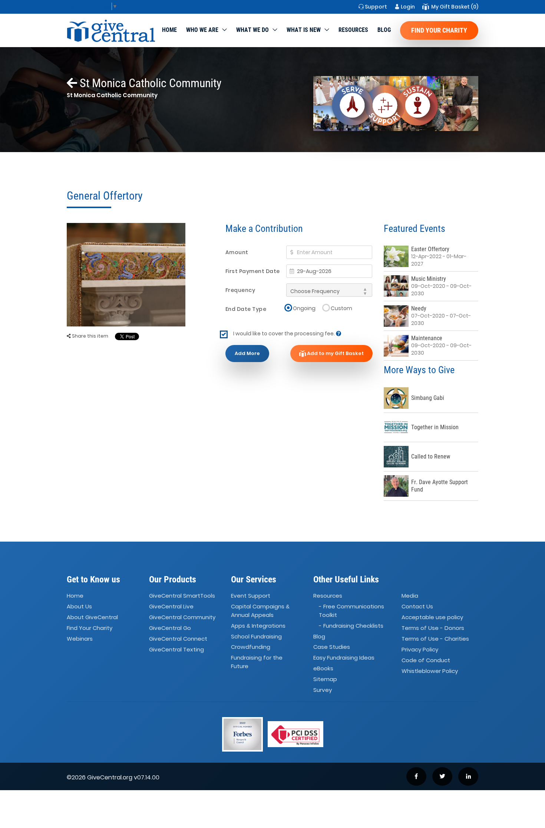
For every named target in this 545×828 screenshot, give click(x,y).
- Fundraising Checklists (351, 626)
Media (410, 596)
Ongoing (304, 308)
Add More (247, 353)
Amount (236, 252)
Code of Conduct (426, 660)
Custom (341, 308)
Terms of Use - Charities (435, 639)
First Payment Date (252, 271)
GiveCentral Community (182, 617)
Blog (384, 29)
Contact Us (417, 607)
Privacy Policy (420, 649)
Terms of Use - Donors (433, 628)
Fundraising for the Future (257, 662)
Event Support (250, 596)
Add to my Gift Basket (335, 353)
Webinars (80, 639)
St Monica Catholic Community (149, 83)
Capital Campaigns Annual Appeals (260, 611)
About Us (79, 607)
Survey (322, 690)
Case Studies (331, 647)
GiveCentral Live (171, 607)
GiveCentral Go (170, 628)
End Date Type (246, 309)
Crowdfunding (250, 647)
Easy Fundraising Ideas (343, 658)
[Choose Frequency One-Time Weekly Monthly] (329, 290)
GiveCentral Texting (176, 649)
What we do (252, 29)
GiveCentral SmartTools (182, 596)
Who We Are (202, 29)
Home (169, 29)
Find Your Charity (439, 30)
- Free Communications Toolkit (351, 611)
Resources (353, 29)
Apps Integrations (258, 626)
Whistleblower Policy (430, 671)
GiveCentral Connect (178, 639)
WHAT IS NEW (304, 29)
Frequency (240, 290)
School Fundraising (256, 636)
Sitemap (325, 679)
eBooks (323, 668)
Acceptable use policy (432, 617)
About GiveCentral (92, 617)
